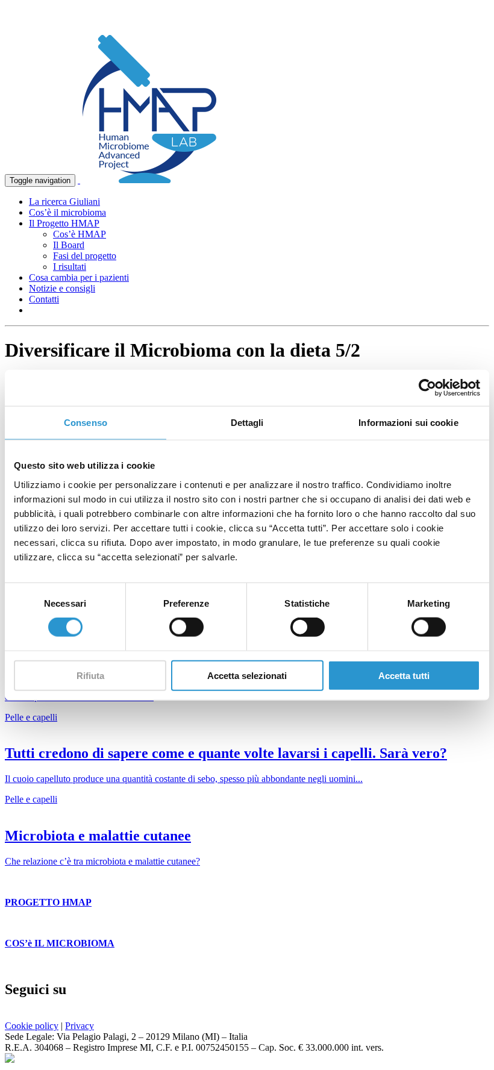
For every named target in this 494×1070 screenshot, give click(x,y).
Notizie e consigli (62, 288)
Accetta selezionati (247, 675)
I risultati (69, 266)
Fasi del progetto (84, 256)
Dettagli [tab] (247, 423)
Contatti (44, 299)
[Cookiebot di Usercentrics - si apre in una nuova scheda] (427, 388)
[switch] (186, 627)
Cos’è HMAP (79, 234)
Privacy (79, 1026)
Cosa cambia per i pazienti (79, 277)
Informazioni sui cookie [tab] (408, 423)
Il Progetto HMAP (64, 223)
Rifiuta (90, 675)
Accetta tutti (404, 675)
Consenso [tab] (85, 423)
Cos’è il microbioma (67, 212)
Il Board (68, 245)
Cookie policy (31, 1026)
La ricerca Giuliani (64, 201)
